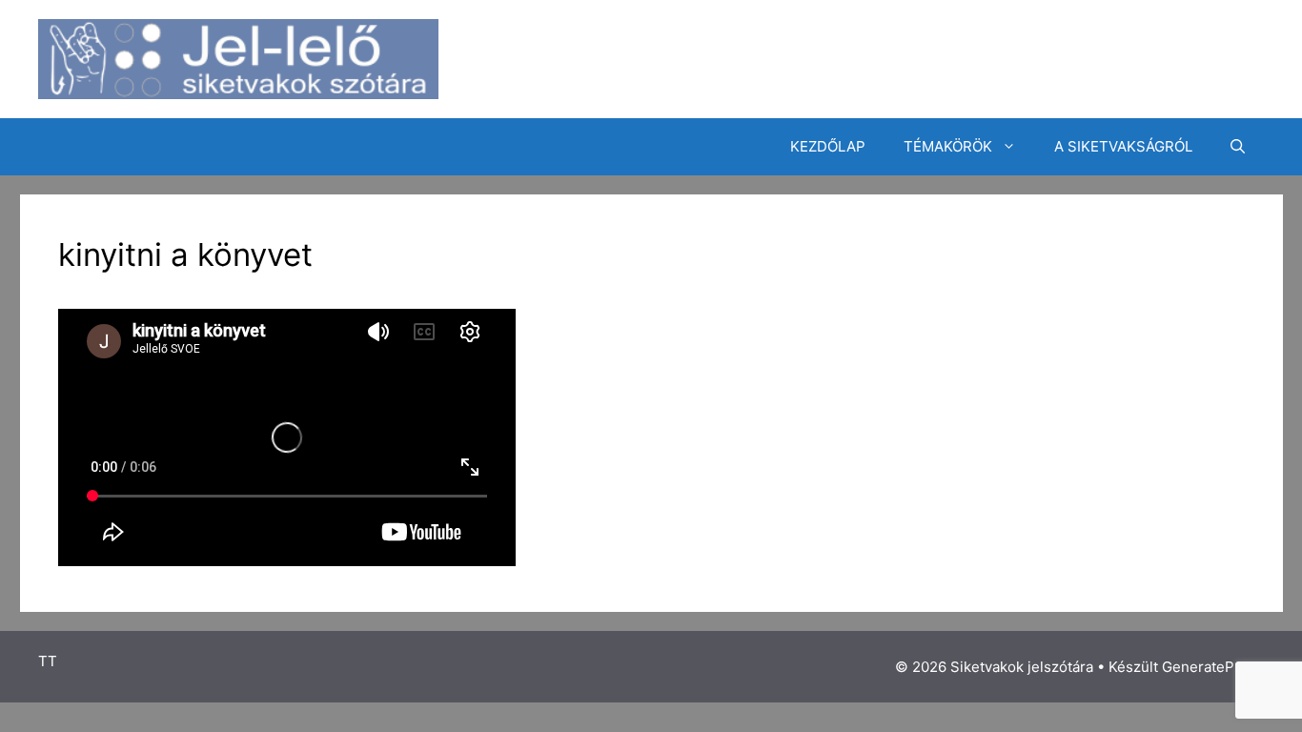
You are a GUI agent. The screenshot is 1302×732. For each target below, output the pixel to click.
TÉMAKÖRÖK (948, 146)
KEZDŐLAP (827, 146)
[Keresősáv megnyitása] (1237, 146)
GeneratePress (1213, 667)
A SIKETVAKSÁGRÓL (1123, 146)
